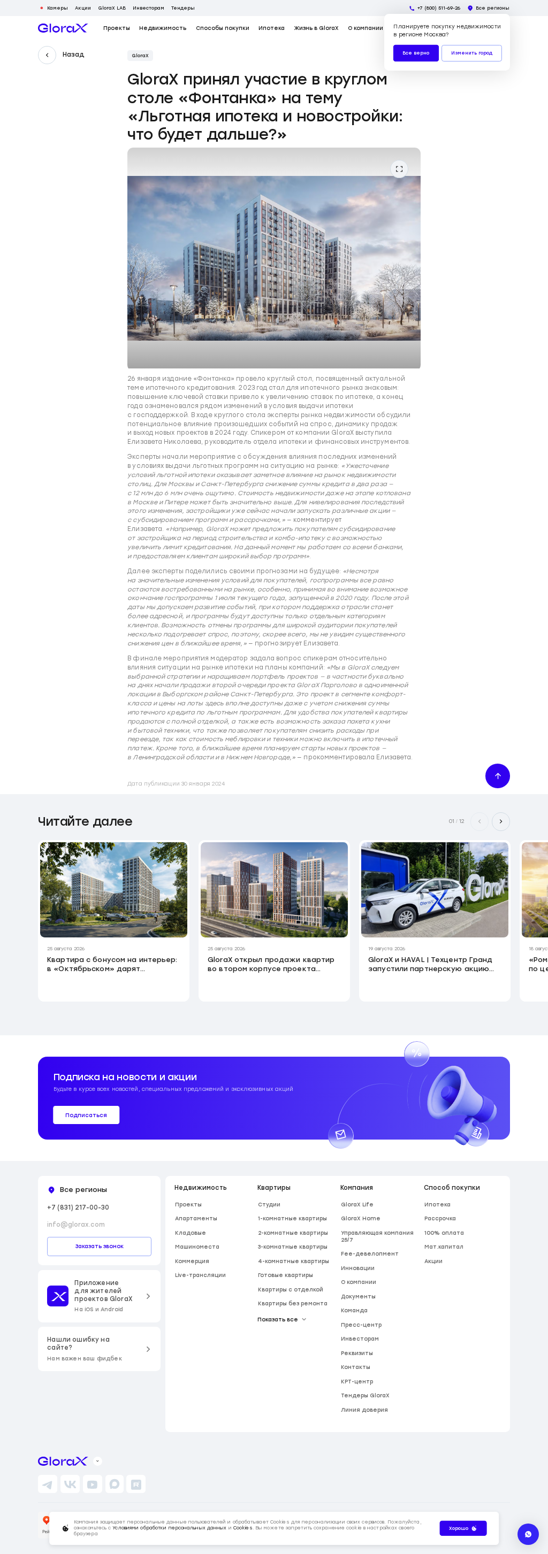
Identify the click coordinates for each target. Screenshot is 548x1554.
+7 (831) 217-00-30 (78, 1207)
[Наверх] (497, 776)
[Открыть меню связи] (528, 1534)
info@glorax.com (76, 1224)
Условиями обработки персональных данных (169, 1527)
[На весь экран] (399, 169)
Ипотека (271, 28)
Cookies (243, 1527)
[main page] (63, 28)
